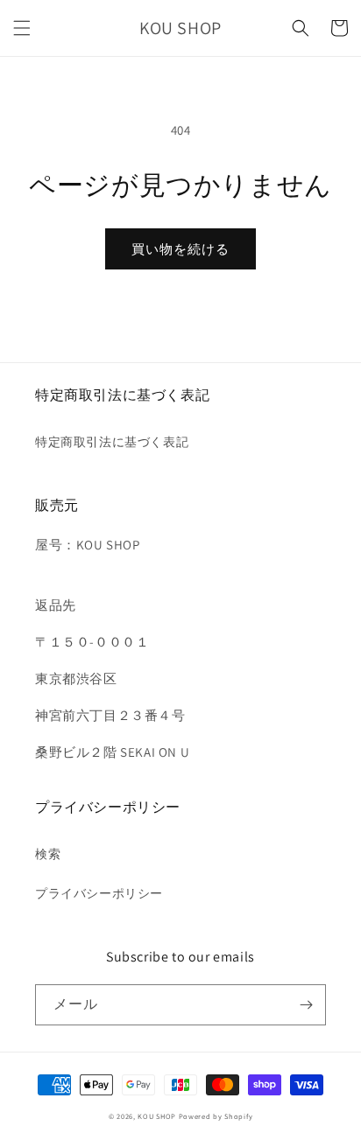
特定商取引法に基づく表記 (111, 442)
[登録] (306, 1004)
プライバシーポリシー (99, 893)
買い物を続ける (180, 249)
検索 (47, 854)
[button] (22, 28)
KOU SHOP (157, 1116)
